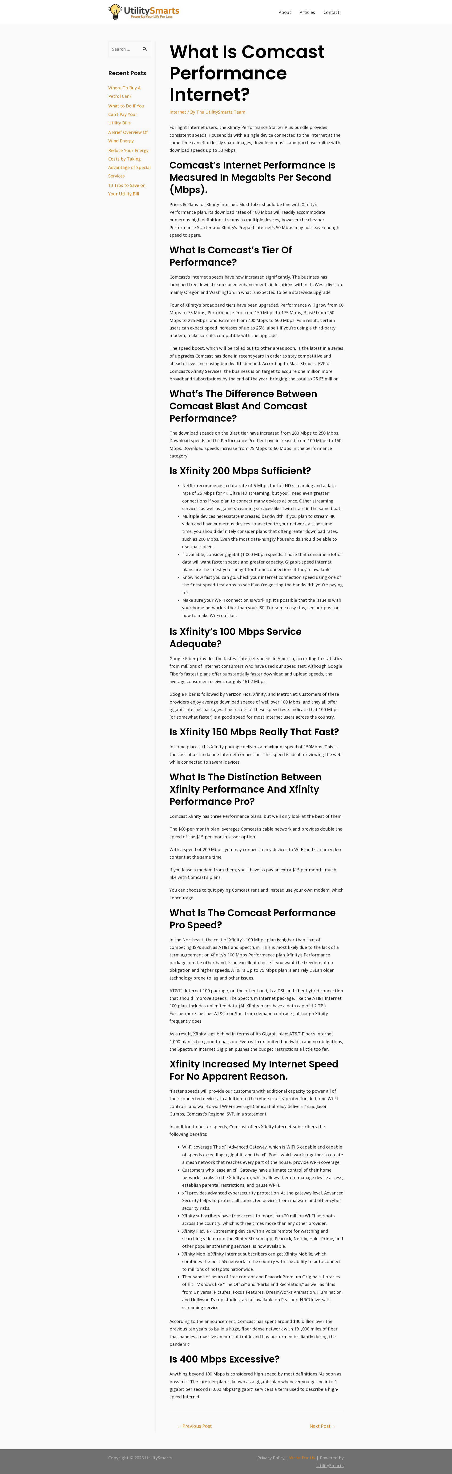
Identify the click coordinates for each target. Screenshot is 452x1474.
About (285, 12)
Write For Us (302, 1458)
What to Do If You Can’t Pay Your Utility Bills (126, 114)
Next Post (323, 1426)
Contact (331, 12)
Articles (307, 12)
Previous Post (194, 1426)
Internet (178, 112)
